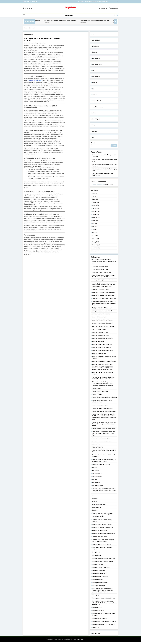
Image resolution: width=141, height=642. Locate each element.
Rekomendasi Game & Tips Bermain (101, 464)
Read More (26, 254)
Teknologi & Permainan (97, 579)
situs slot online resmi (97, 485)
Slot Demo (94, 498)
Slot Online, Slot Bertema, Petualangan (101, 544)
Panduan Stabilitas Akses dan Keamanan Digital (104, 428)
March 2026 (95, 199)
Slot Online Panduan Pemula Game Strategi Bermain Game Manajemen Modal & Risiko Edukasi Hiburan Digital (102, 515)
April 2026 (94, 196)
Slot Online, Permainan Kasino (99, 536)
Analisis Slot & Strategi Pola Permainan (101, 272)
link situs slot (95, 46)
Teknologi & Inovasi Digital (98, 570)
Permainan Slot (96, 444)
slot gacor (94, 52)
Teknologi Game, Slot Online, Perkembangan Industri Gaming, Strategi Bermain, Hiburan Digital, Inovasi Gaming (104, 602)
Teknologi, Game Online (98, 610)
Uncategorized (95, 627)
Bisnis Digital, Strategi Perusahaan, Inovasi (102, 280)
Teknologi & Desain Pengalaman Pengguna (102, 561)
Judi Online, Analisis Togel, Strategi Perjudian (103, 326)
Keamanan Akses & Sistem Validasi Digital (102, 338)
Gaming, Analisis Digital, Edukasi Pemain (102, 308)
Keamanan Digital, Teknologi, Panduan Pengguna (104, 361)
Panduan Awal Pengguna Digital (100, 405)
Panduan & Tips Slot (97, 394)
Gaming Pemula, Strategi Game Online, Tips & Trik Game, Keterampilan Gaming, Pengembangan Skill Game (104, 303)
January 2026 (95, 205)
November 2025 (96, 211)
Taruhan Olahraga (96, 555)
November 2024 (96, 248)
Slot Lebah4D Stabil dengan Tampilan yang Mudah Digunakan (41, 20)
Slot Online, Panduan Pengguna (99, 530)
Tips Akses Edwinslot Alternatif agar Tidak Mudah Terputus (109, 20)
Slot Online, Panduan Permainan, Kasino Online (103, 533)
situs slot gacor (96, 40)
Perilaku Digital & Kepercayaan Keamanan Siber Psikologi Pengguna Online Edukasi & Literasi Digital (103, 433)
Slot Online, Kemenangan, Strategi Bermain (102, 527)
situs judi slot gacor (97, 473)
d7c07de (28, 43)
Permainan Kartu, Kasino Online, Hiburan (102, 438)
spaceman (94, 131)
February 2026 (95, 202)
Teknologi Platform (96, 607)
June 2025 (94, 226)
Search (93, 143)
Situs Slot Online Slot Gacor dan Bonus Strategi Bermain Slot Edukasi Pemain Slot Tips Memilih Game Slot (104, 490)
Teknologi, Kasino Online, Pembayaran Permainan (104, 621)
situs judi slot (95, 470)
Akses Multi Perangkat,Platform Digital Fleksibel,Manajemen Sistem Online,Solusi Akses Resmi (104, 261)
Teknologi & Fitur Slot (97, 564)
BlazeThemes (80, 639)
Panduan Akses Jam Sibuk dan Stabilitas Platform (104, 397)
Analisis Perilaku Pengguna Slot (100, 269)
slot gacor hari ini (96, 101)
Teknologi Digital (96, 595)
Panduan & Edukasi (96, 388)
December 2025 (96, 208)
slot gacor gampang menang (99, 504)
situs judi (94, 467)
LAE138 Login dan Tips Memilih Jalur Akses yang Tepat (94, 1)
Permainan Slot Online (97, 447)
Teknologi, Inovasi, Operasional (99, 618)
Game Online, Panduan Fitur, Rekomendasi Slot (103, 292)
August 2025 (95, 220)
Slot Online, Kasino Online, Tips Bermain (102, 524)
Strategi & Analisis (96, 552)
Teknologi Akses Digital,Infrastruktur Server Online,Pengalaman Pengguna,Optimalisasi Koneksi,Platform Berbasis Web (102, 590)
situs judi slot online (97, 476)
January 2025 (95, 242)
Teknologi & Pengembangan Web (100, 576)
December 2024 (96, 245)
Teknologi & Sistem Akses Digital (100, 582)
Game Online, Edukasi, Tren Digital (100, 289)
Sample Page (68, 15)
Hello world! (110, 184)
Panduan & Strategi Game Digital (100, 391)
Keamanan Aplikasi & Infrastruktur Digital (102, 344)
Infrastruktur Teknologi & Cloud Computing (102, 320)
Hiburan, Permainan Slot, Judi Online (101, 314)
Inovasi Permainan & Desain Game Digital (102, 323)
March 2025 (95, 235)
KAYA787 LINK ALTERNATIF (35, 80)
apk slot (94, 113)
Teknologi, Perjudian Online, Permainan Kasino (103, 624)
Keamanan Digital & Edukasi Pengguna (101, 347)
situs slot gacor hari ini (97, 64)
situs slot (94, 479)
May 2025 (94, 229)
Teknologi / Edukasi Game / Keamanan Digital (103, 558)
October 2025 (95, 214)
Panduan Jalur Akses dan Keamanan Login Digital (104, 411)
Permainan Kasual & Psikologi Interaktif (101, 441)
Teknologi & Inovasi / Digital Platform (101, 567)
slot (93, 34)
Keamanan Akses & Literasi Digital (100, 335)
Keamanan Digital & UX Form (99, 353)
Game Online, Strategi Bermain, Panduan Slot (103, 295)
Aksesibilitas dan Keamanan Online (100, 266)
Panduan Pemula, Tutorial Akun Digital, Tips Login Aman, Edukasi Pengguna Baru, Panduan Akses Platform (104, 424)
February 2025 (95, 238)
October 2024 (95, 251)
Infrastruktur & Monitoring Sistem (100, 317)
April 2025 (94, 232)
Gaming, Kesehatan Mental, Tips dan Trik (102, 311)
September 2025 (96, 217)
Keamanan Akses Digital (98, 341)
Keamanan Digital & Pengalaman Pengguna (102, 350)
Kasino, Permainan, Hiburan (99, 329)
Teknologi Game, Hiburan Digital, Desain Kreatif (103, 598)
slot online (94, 510)
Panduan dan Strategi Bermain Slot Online (102, 408)
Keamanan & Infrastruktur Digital (100, 332)
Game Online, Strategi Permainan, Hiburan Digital (104, 298)
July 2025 (94, 223)
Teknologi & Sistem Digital (98, 585)
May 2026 (94, 193)
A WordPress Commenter (98, 184)
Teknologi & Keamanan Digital (99, 573)
